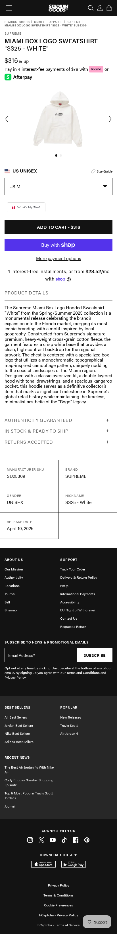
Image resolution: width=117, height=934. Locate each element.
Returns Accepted (29, 442)
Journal (10, 593)
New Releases (70, 717)
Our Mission (14, 569)
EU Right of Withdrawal (77, 610)
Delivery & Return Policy (78, 577)
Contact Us (68, 618)
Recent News (17, 757)
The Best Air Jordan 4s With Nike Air (29, 770)
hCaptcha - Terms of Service (58, 924)
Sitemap (11, 610)
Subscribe (94, 655)
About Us (14, 559)
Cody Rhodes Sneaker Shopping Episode (29, 782)
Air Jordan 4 (69, 733)
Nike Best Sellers (17, 733)
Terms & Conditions (58, 895)
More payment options (58, 258)
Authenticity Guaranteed (38, 420)
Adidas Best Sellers (19, 741)
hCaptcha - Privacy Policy (58, 915)
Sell (7, 602)
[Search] (90, 8)
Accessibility (69, 602)
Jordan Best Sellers (19, 725)
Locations (12, 585)
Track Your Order (72, 569)
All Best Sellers (16, 717)
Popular (69, 707)
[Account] (100, 8)
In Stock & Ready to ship (36, 430)
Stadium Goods (17, 22)
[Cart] (109, 8)
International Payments (77, 593)
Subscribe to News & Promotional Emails (47, 642)
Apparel (55, 22)
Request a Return (73, 626)
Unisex (39, 22)
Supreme (74, 22)
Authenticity (14, 577)
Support (69, 559)
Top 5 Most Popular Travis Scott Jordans (29, 795)
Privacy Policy (58, 885)
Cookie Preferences (58, 905)
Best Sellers (17, 707)
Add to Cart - (58, 227)
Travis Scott (69, 725)
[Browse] (9, 8)
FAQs (64, 585)
